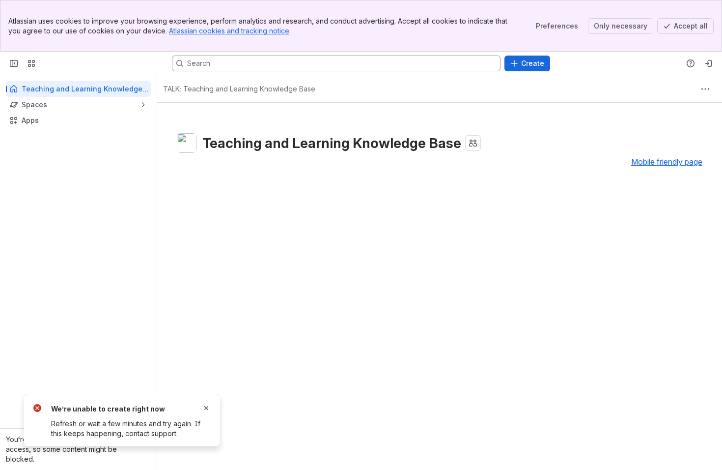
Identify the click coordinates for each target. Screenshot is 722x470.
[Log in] (708, 63)
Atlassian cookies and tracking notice (229, 31)
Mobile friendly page (666, 162)
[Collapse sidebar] (14, 63)
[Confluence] (45, 63)
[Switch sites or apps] (31, 63)
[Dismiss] (206, 408)
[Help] (690, 63)
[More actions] (705, 89)
